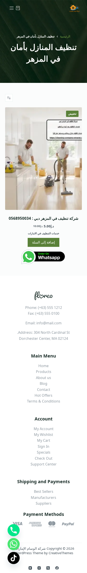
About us (43, 377)
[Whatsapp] (14, 544)
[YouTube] (30, 568)
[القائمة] (12, 8)
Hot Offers (43, 395)
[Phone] (14, 530)
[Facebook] (57, 568)
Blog (43, 383)
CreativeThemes (61, 553)
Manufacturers (43, 497)
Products (43, 371)
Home (43, 365)
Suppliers (44, 503)
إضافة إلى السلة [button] (43, 242)
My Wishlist (43, 434)
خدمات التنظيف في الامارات (43, 233)
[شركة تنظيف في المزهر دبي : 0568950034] (43, 158)
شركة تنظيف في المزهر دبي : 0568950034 (43, 218)
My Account (44, 428)
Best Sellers (43, 491)
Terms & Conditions (43, 401)
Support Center (44, 464)
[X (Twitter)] (48, 568)
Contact (43, 389)
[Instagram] (39, 568)
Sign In (43, 446)
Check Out (43, 458)
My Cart (43, 440)
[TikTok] (14, 558)
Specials (43, 452)
